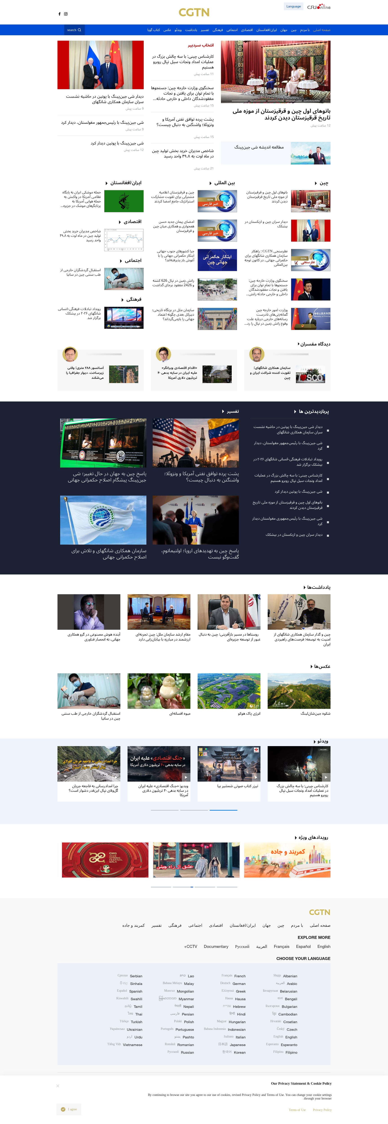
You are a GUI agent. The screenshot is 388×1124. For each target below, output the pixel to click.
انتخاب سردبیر (201, 45)
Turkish (131, 1022)
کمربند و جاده (133, 925)
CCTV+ (190, 946)
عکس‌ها (322, 666)
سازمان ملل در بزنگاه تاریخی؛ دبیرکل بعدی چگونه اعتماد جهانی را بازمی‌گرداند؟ (173, 314)
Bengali (287, 999)
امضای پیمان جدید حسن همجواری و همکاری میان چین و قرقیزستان (173, 226)
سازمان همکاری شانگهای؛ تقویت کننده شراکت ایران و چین (270, 373)
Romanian (179, 1044)
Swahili (129, 999)
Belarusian (280, 991)
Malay (178, 983)
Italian (235, 1037)
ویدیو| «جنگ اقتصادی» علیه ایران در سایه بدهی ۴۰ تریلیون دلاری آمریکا (163, 790)
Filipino (285, 1052)
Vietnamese (124, 1044)
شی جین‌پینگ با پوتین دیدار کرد (298, 491)
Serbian (130, 976)
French (234, 976)
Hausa (235, 999)
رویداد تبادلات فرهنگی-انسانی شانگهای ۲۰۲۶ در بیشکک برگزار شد (79, 313)
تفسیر (157, 925)
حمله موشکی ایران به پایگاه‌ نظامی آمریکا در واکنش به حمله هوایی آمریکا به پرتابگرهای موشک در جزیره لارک (81, 199)
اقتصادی (216, 925)
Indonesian (225, 1029)
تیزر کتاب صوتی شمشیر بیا (237, 786)
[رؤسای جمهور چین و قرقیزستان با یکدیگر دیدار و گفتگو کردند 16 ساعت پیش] (254, 72)
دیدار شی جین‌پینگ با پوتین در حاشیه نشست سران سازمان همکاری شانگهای (288, 429)
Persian (182, 1014)
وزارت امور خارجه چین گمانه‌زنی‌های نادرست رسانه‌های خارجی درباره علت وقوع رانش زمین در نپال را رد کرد (267, 317)
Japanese (232, 1044)
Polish (184, 1022)
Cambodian (284, 1014)
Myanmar (176, 999)
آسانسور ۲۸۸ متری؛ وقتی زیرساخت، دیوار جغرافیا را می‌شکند (85, 373)
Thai (135, 1014)
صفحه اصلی (320, 925)
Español (303, 946)
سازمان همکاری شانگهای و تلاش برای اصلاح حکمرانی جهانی (108, 554)
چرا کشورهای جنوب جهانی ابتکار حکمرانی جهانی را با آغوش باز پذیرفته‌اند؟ (175, 255)
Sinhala (131, 983)
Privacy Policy (322, 1110)
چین (281, 925)
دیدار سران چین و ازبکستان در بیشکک (266, 223)
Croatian (283, 1022)
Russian (181, 1052)
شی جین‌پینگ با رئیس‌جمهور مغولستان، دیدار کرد (288, 445)
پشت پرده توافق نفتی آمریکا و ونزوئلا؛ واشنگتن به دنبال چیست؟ (201, 476)
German (233, 983)
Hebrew (234, 1006)
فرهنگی (175, 925)
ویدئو (322, 741)
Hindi (237, 1014)
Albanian (285, 976)
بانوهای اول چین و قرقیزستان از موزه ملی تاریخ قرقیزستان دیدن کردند (267, 197)
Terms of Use (297, 1110)
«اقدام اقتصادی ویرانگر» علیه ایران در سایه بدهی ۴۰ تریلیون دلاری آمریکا (177, 373)
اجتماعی (195, 925)
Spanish (129, 991)
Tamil (133, 1006)
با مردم (297, 925)
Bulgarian (281, 1006)
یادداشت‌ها (319, 587)
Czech (287, 1029)
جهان (266, 925)
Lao (187, 976)
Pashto (184, 1037)
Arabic (286, 983)
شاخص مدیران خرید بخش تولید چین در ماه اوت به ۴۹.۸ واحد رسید (80, 235)
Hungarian (231, 1022)
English (324, 946)
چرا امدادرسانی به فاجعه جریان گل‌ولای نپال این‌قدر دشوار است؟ (93, 788)
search (71, 30)
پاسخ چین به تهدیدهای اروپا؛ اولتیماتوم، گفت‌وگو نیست (200, 554)
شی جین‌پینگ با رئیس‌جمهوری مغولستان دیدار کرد (287, 521)
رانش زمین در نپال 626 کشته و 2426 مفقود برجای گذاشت (173, 282)
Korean (234, 1052)
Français (281, 946)
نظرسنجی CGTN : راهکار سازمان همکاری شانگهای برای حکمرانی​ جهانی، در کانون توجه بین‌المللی (266, 258)
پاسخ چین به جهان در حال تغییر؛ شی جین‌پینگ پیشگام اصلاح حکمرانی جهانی (107, 476)
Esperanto (281, 1044)
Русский (242, 946)
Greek (234, 991)
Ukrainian (126, 1029)
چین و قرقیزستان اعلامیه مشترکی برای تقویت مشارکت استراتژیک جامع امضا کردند (172, 197)
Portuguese (177, 1029)
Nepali (184, 1006)
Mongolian (179, 991)
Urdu (134, 1037)
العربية (261, 946)
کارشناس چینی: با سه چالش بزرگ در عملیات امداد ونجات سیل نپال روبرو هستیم (288, 478)
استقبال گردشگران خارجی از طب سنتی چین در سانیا (80, 272)
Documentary (216, 946)
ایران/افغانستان (243, 925)
